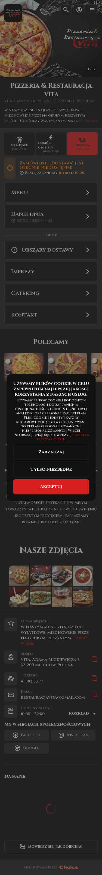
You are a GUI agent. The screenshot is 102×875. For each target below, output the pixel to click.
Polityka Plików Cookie (63, 437)
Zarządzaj (51, 452)
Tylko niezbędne (51, 469)
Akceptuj (51, 487)
